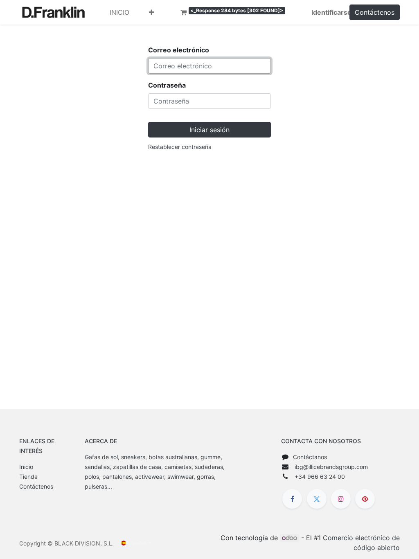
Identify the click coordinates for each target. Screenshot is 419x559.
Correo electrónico (178, 50)
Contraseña (167, 85)
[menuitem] (119, 12)
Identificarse (331, 12)
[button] (151, 12)
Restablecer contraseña (180, 146)
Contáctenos (374, 12)
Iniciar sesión (209, 130)
